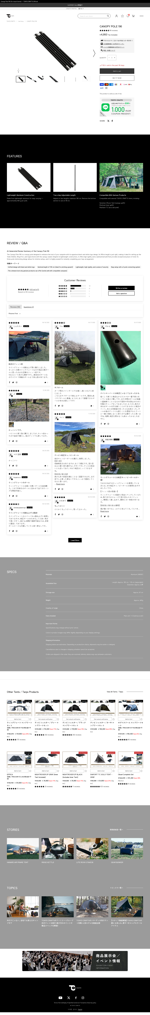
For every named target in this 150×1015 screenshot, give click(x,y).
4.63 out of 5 (34, 289)
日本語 (70, 1009)
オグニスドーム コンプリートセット (130, 724)
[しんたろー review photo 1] (29, 346)
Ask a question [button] (121, 293)
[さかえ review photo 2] (103, 387)
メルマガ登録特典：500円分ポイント (113, 47)
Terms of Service (58, 1003)
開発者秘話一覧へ (116, 829)
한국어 (75, 1009)
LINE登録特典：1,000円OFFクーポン (113, 44)
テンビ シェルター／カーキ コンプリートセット (102, 724)
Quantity (103, 58)
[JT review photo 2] (11, 424)
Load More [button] (75, 540)
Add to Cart (17, 719)
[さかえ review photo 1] (120, 358)
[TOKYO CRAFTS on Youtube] (60, 997)
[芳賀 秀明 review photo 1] (120, 459)
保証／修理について (109, 50)
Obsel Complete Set (126, 774)
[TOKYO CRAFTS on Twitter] (68, 997)
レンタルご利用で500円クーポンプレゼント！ (75, 5)
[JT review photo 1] (29, 410)
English (80, 1009)
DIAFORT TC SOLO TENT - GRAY (101, 775)
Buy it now (117, 78)
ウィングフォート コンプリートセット (19, 724)
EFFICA (10, 774)
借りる (80, 8)
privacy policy (92, 1003)
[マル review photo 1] (74, 358)
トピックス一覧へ (116, 888)
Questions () (29, 307)
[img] (14, 322)
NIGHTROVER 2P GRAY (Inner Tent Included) (46, 775)
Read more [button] (60, 484)
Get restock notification (45, 719)
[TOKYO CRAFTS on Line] (90, 997)
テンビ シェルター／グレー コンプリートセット (46, 724)
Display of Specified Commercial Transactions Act (76, 1003)
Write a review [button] (121, 288)
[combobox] (94, 16)
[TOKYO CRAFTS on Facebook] (76, 997)
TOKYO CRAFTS (11, 21)
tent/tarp (20, 21)
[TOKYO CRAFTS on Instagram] (83, 997)
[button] (105, 30)
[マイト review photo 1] (74, 437)
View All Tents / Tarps (115, 691)
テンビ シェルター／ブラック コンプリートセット (74, 724)
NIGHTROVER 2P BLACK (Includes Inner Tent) (72, 775)
